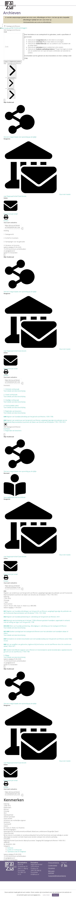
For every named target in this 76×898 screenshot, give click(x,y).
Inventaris (11, 101)
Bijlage (6, 655)
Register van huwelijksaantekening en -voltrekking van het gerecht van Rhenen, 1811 (32, 617)
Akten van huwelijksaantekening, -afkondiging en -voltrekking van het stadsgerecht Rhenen (35, 626)
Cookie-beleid (52, 865)
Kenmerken (11, 77)
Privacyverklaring (53, 863)
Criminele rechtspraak (11, 389)
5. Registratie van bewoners (12, 430)
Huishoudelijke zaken (11, 405)
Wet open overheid (51, 872)
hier (26, 58)
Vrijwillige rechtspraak (11, 400)
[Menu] (4, 100)
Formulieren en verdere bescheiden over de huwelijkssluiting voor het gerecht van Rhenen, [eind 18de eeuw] (38, 640)
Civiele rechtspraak (10, 394)
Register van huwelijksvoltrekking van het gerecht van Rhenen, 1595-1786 (28, 416)
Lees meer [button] (46, 895)
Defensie (10, 848)
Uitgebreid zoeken (15, 61)
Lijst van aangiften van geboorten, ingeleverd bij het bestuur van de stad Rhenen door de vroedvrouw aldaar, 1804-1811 (37, 645)
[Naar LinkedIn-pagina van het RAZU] (65, 865)
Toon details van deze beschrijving (14, 391)
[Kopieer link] (22, 228)
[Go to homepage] (10, 5)
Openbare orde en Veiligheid (16, 851)
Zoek (5, 32)
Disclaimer (51, 868)
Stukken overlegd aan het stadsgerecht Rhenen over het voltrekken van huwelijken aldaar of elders (36, 632)
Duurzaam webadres (10, 222)
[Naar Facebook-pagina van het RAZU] (62, 865)
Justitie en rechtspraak (14, 850)
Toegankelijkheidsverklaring (57, 876)
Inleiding (10, 88)
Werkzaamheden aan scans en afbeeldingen (37, 22)
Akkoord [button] (55, 895)
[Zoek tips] (23, 46)
